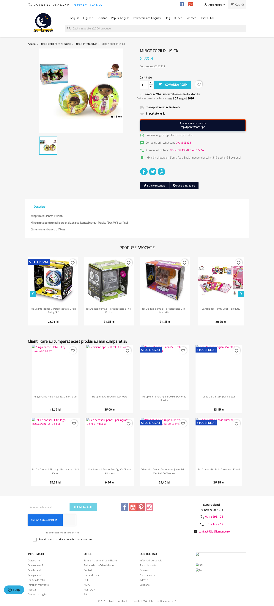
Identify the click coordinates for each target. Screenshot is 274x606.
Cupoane (145, 585)
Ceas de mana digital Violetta (219, 396)
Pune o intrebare (185, 185)
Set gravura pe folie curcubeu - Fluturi (219, 469)
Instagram (149, 507)
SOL (86, 580)
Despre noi (34, 560)
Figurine (88, 18)
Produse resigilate (38, 594)
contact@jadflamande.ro (214, 531)
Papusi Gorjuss (120, 18)
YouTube (133, 507)
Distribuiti (144, 171)
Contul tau (148, 554)
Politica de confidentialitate (99, 565)
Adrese (144, 580)
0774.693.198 (42, 5)
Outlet (178, 18)
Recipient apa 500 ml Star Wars (109, 396)
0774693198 (183, 142)
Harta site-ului (91, 575)
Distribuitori (207, 18)
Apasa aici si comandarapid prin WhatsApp (193, 125)
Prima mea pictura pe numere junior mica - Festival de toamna (164, 471)
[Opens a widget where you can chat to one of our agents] (14, 590)
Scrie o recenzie (156, 185)
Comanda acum (172, 84)
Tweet (152, 171)
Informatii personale (151, 560)
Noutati (32, 589)
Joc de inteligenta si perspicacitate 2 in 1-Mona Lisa (165, 310)
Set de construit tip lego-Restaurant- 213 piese (55, 471)
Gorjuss (74, 18)
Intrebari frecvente (38, 585)
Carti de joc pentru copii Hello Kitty (221, 309)
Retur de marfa (148, 565)
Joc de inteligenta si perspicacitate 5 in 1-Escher (109, 310)
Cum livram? (34, 570)
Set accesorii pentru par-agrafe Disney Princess (109, 471)
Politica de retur (36, 580)
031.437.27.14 (61, 5)
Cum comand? (35, 565)
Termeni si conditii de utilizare (100, 560)
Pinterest (161, 171)
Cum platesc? (35, 575)
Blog (167, 18)
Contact (191, 18)
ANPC (87, 585)
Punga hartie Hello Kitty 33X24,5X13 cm (55, 396)
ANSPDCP (89, 589)
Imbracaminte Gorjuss (147, 18)
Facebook (124, 507)
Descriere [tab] (39, 206)
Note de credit (148, 575)
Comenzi (144, 570)
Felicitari (102, 18)
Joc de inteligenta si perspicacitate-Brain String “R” (53, 310)
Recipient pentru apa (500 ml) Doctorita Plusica (164, 398)
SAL (86, 594)
